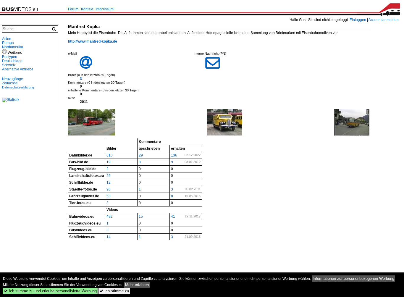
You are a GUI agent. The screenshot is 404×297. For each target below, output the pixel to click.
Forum (73, 9)
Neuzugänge (12, 79)
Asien (6, 39)
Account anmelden (384, 20)
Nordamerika (12, 47)
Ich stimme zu (114, 291)
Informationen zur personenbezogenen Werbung (353, 278)
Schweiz (9, 65)
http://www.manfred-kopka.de (92, 41)
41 (173, 216)
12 (108, 182)
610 (109, 155)
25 (108, 176)
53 (108, 196)
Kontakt (87, 9)
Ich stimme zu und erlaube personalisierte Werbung (50, 291)
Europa (8, 43)
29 (141, 155)
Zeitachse (10, 83)
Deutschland (12, 61)
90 (108, 189)
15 (141, 216)
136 (174, 155)
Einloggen (358, 20)
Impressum (105, 9)
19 (108, 162)
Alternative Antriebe (17, 69)
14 (108, 237)
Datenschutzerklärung (18, 87)
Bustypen (9, 57)
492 (109, 216)
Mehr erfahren (137, 285)
